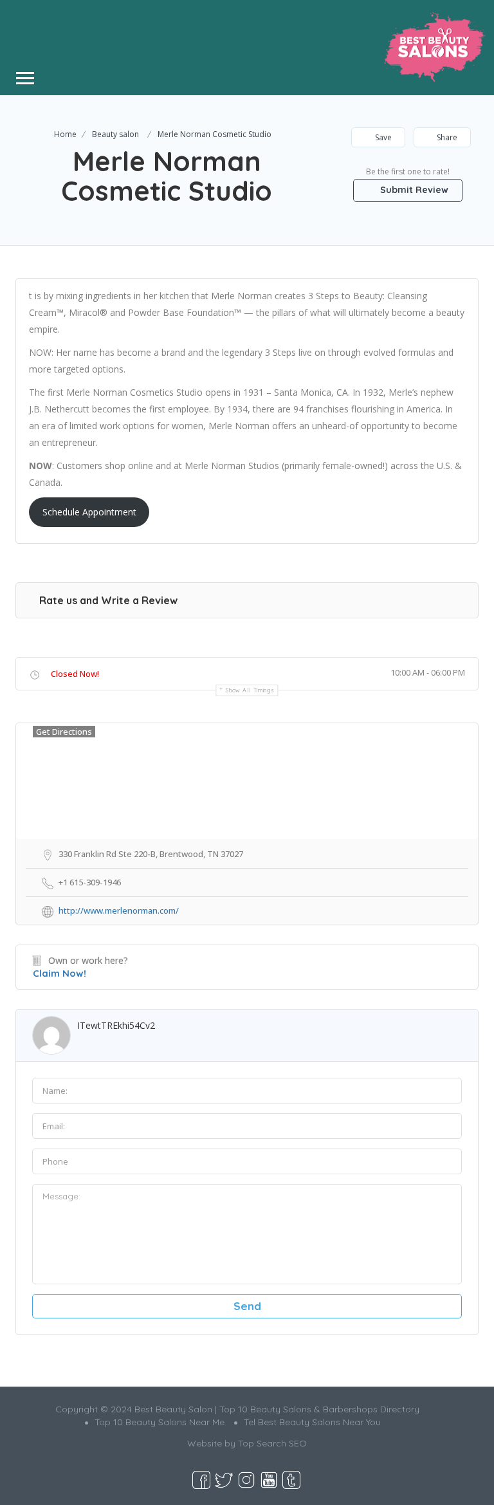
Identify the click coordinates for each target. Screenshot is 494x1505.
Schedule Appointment (89, 512)
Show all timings (250, 690)
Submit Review (413, 190)
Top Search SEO (272, 1443)
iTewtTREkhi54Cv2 (116, 1025)
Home (65, 134)
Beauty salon (115, 134)
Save (382, 137)
